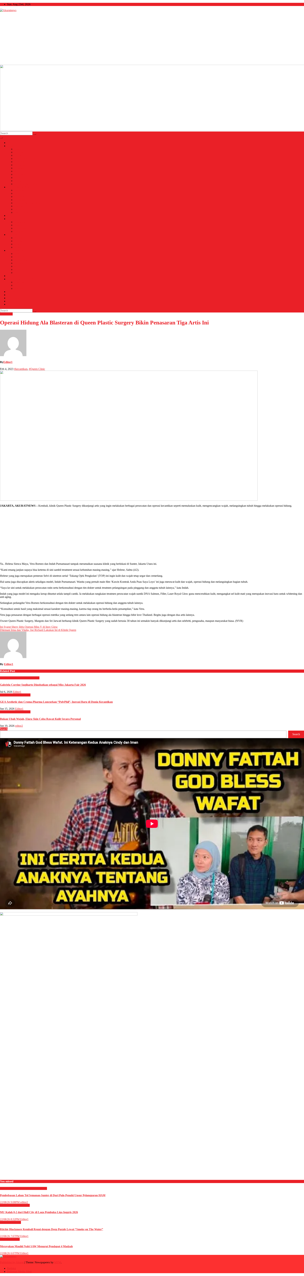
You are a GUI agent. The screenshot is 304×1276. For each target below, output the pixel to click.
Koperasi (19, 196)
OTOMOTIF (14, 291)
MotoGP (19, 266)
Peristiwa (19, 168)
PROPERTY (21, 212)
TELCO (11, 275)
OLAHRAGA (15, 250)
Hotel (17, 285)
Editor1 (7, 362)
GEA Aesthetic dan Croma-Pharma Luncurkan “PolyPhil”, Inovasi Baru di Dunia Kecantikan (56, 701)
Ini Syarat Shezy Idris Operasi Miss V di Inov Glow (29, 626)
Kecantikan (20, 228)
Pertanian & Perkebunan (27, 202)
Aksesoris (19, 221)
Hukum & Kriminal (25, 158)
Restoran (19, 288)
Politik (17, 155)
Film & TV (20, 240)
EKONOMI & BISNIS (20, 187)
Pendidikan (20, 164)
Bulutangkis (20, 259)
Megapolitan (14, 215)
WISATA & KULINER (20, 278)
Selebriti (18, 247)
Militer (17, 171)
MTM (57, 1262)
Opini (10, 294)
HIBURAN (13, 234)
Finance (18, 193)
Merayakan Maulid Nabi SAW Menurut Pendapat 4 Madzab (36, 1246)
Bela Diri (19, 256)
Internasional (21, 152)
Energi (17, 180)
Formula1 (19, 263)
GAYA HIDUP (15, 218)
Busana (18, 225)
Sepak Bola (20, 269)
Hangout (19, 231)
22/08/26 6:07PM (10, 1253)
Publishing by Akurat (12, 1262)
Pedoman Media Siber (19, 1271)
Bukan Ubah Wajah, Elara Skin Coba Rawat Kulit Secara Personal (40, 718)
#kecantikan (20, 368)
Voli (16, 272)
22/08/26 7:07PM (10, 1236)
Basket (18, 253)
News (10, 145)
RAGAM (12, 301)
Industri (18, 177)
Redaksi (11, 1268)
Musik (17, 244)
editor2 (19, 725)
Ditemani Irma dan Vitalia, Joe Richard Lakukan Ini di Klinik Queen (38, 629)
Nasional (19, 149)
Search (4, 728)
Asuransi (19, 190)
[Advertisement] (152, 38)
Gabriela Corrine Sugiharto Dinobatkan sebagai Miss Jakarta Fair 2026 (43, 684)
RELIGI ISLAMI (17, 304)
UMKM (18, 206)
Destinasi (19, 282)
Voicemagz (13, 297)
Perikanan (19, 209)
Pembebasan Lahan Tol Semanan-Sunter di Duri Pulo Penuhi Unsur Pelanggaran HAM (52, 1195)
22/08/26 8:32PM (10, 1219)
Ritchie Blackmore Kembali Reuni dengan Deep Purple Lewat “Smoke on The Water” (51, 1229)
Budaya (18, 237)
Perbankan (20, 199)
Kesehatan (20, 161)
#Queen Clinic (37, 368)
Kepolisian (20, 174)
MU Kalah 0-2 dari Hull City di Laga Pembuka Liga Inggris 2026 (39, 1212)
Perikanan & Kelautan (26, 183)
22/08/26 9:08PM (10, 1202)
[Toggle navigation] (1, 137)
